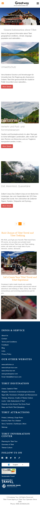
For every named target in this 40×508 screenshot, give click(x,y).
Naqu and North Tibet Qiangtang (13, 407)
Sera (3, 424)
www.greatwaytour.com (10, 374)
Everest (4, 420)
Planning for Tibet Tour (9, 441)
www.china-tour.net (8, 371)
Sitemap (4, 427)
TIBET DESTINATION (15, 383)
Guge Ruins (19, 417)
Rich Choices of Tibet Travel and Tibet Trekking (17, 234)
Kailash (18, 420)
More (24, 424)
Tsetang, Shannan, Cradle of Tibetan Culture (17, 398)
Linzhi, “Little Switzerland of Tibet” (13, 401)
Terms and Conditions (9, 342)
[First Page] (16, 223)
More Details (7, 86)
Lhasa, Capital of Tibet (9, 388)
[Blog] (19, 458)
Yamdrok (9, 424)
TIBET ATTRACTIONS (16, 412)
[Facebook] (2, 458)
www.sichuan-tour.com (9, 367)
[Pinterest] (15, 458)
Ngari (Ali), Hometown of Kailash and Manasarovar (19, 395)
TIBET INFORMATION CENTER (16, 435)
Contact (4, 339)
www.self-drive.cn (8, 364)
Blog (3, 348)
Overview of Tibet (8, 444)
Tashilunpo (17, 424)
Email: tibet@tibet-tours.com (11, 377)
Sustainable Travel (8, 476)
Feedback (5, 345)
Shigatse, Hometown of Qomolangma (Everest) (18, 392)
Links (3, 351)
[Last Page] (23, 223)
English (15, 465)
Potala (4, 417)
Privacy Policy (6, 354)
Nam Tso (11, 420)
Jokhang (10, 417)
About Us (5, 335)
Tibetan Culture (7, 447)
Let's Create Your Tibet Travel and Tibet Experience (20, 278)
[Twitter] (11, 458)
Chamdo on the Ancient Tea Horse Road (16, 404)
